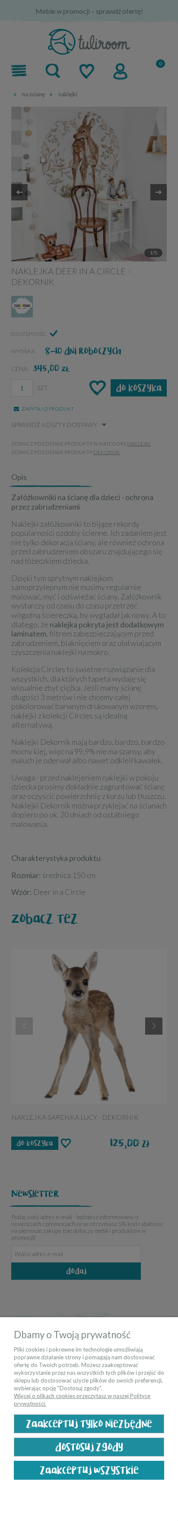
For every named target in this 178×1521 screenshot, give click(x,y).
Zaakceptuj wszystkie (89, 1470)
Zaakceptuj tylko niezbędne (89, 1424)
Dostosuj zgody (89, 1447)
